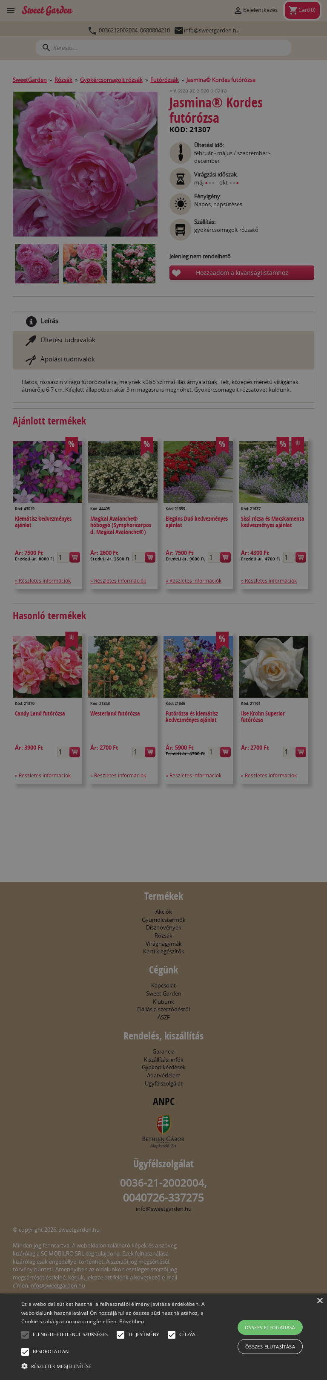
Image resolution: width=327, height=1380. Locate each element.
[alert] (163, 690)
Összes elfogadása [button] (270, 1327)
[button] (25, 1334)
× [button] (319, 1301)
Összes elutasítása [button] (270, 1346)
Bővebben (131, 1321)
